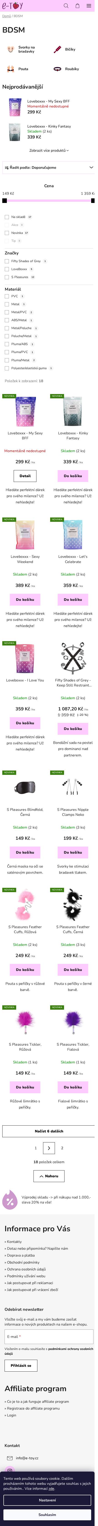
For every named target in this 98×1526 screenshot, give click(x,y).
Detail (25, 476)
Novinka (19, 233)
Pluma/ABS (22, 344)
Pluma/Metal (23, 360)
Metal (18, 304)
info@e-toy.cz (27, 1458)
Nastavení (47, 1500)
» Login (10, 1415)
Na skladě (21, 217)
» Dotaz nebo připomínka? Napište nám (36, 1248)
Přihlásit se (21, 1365)
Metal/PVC (21, 312)
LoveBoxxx (21, 269)
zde (51, 1488)
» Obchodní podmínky (22, 1262)
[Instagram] (10, 1471)
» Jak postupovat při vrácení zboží (31, 1289)
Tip (15, 241)
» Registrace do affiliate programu (32, 1408)
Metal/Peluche (24, 328)
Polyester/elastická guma (31, 368)
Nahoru (51, 1176)
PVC (17, 296)
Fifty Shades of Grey (28, 261)
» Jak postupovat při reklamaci (29, 1282)
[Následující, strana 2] (49, 1148)
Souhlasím (47, 1514)
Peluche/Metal (24, 336)
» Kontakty (13, 1241)
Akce (17, 225)
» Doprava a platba (20, 1255)
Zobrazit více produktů (47, 150)
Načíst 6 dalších (49, 1131)
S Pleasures (22, 277)
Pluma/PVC (22, 352)
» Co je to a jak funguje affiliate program (37, 1401)
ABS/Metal (21, 320)
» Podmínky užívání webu (25, 1276)
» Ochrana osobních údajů (25, 1269)
